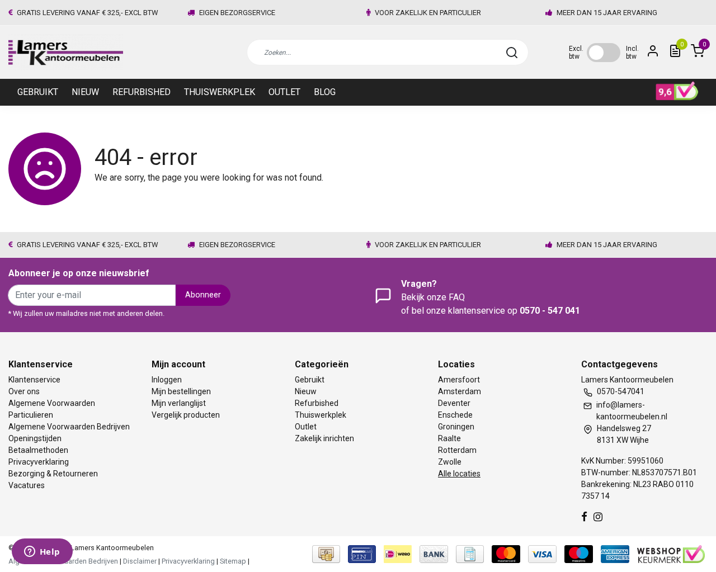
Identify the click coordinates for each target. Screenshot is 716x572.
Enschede (455, 414)
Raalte (449, 438)
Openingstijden (35, 438)
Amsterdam (459, 391)
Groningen (456, 426)
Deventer (454, 403)
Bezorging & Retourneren (53, 473)
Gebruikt (37, 92)
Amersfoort (459, 379)
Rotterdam (457, 450)
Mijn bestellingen (181, 391)
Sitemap (233, 561)
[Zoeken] (512, 52)
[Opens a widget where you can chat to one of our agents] (42, 552)
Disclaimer (140, 561)
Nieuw (85, 92)
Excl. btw (576, 52)
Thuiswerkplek (219, 92)
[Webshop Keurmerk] (671, 554)
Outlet (284, 92)
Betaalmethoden (38, 450)
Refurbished (141, 92)
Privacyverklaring (38, 461)
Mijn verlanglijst (179, 403)
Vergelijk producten (186, 414)
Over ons (24, 391)
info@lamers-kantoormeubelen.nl (631, 410)
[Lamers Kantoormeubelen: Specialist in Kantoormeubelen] (65, 52)
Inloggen (167, 379)
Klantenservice (34, 379)
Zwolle (449, 461)
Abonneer (203, 295)
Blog (325, 92)
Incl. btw (632, 52)
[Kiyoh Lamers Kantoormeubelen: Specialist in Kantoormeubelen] (677, 91)
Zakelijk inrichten (324, 438)
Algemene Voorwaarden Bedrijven (69, 426)
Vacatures (26, 485)
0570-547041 (620, 391)
